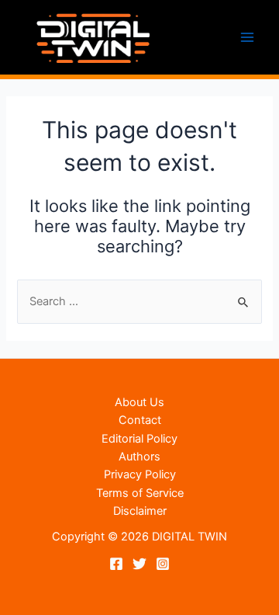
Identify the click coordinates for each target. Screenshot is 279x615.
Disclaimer (140, 511)
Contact (140, 420)
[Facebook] (116, 564)
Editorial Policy (139, 439)
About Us (139, 402)
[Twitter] (139, 564)
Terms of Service (140, 493)
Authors (139, 457)
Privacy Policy (140, 474)
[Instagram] (163, 564)
